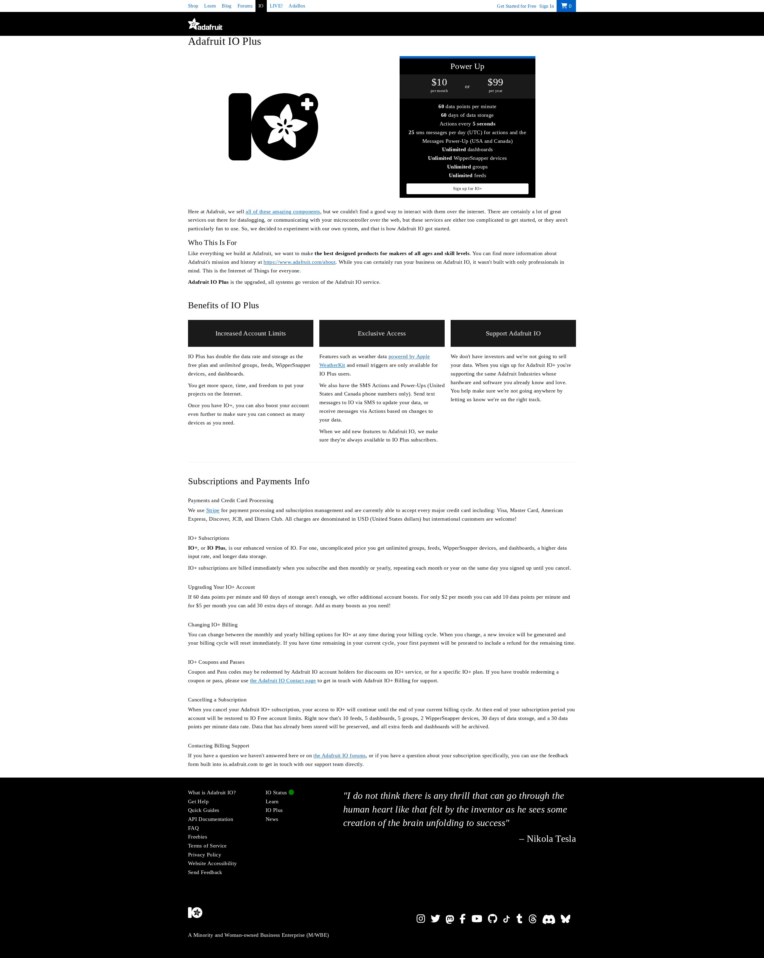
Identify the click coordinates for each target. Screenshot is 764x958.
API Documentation (210, 819)
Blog (226, 5)
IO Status (277, 792)
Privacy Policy (204, 855)
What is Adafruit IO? (212, 792)
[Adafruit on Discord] (552, 918)
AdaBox (297, 5)
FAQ (193, 828)
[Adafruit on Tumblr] (522, 918)
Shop (193, 5)
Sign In (546, 6)
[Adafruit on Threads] (536, 918)
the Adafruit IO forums (339, 755)
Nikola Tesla (551, 838)
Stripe (213, 510)
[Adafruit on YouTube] (480, 918)
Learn (210, 5)
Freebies (197, 837)
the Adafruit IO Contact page (283, 680)
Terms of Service (207, 846)
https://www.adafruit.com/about (299, 262)
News (272, 819)
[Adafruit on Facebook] (465, 918)
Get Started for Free (516, 6)
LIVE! (276, 5)
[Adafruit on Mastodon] (453, 918)
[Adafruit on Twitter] (438, 918)
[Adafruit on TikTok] (510, 918)
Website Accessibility (212, 863)
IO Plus (274, 810)
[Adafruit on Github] (495, 918)
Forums (245, 5)
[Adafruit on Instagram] (424, 918)
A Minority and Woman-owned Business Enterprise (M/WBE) (258, 935)
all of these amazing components (283, 211)
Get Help (198, 801)
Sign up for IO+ (467, 188)
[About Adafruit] (265, 916)
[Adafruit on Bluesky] (568, 918)
